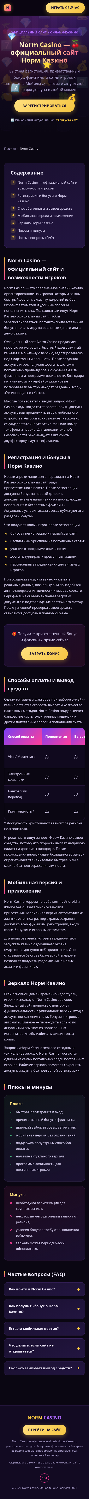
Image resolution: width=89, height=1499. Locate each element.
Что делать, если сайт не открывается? (31, 1348)
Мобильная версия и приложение (45, 215)
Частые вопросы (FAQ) (36, 237)
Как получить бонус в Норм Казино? (34, 1308)
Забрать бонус (44, 653)
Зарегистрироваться (44, 105)
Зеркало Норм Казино (35, 223)
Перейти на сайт (44, 1430)
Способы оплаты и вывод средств (45, 208)
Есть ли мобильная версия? (34, 1328)
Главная (10, 148)
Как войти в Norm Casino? (32, 1289)
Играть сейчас (65, 7)
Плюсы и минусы (31, 230)
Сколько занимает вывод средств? (40, 1368)
